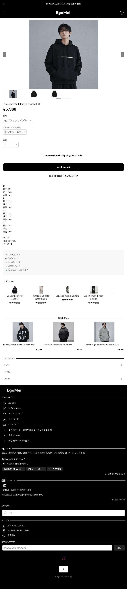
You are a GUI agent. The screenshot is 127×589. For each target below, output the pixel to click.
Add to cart (63, 167)
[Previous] (4, 54)
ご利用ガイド (13, 254)
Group (7, 379)
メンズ (7, 365)
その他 (7, 372)
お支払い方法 (13, 262)
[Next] (122, 54)
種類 (5, 116)
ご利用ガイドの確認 (11, 127)
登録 (119, 547)
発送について (13, 258)
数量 (5, 140)
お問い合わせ (13, 266)
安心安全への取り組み (17, 269)
